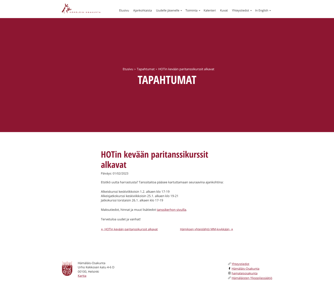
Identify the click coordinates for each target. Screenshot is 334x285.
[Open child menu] (181, 10)
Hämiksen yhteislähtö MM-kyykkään (205, 229)
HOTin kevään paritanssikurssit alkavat (131, 229)
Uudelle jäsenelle (167, 10)
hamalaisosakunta (245, 273)
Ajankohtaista (142, 10)
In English (261, 10)
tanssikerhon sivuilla (171, 210)
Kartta (82, 276)
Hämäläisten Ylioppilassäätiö (252, 278)
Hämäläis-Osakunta (246, 269)
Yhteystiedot (240, 10)
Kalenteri (210, 10)
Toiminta (191, 10)
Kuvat (224, 10)
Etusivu (124, 10)
